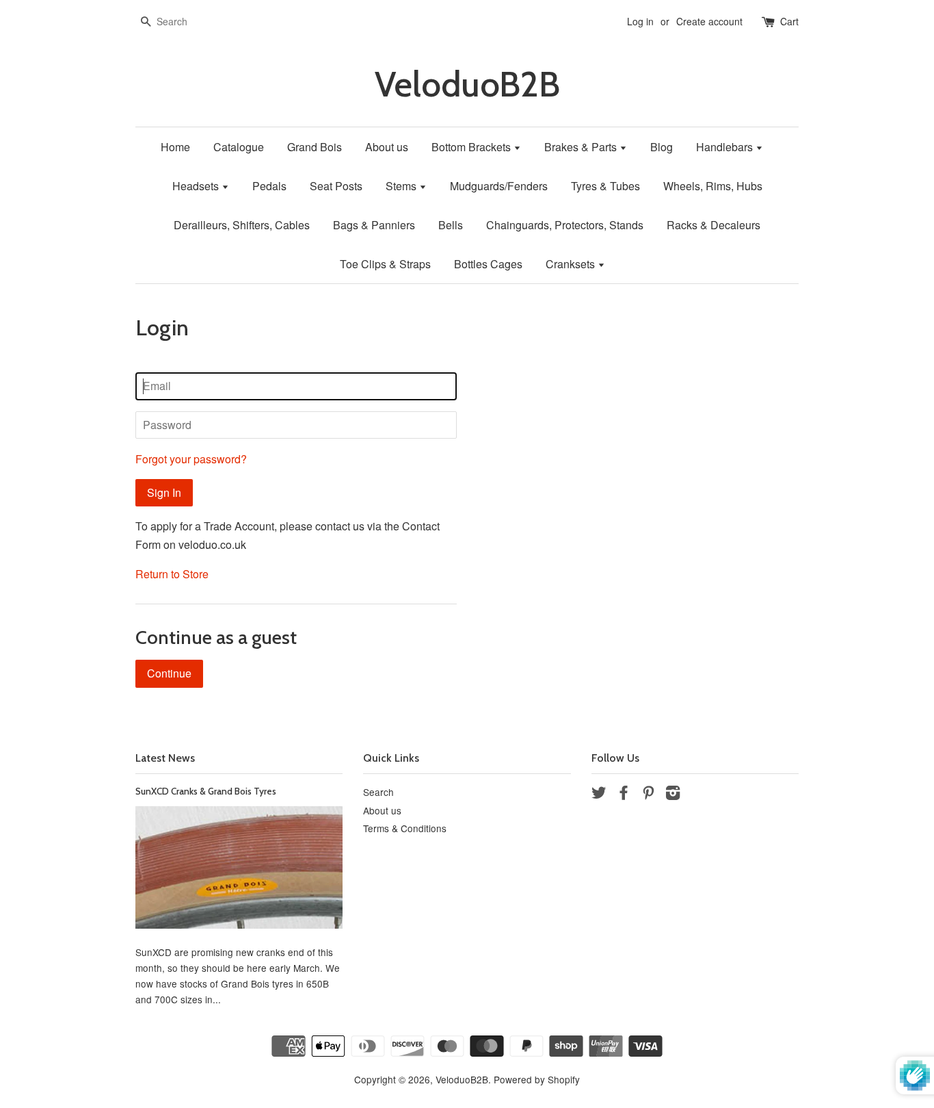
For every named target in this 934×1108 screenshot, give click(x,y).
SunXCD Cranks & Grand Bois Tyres (205, 791)
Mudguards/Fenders (499, 186)
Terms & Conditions (404, 828)
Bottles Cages (488, 264)
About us (386, 147)
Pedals (269, 186)
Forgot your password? (191, 459)
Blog (661, 147)
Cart (789, 21)
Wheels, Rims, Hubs (712, 186)
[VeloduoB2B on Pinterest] (648, 794)
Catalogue (238, 147)
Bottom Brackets (472, 147)
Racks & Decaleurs (713, 225)
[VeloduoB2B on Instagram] (672, 794)
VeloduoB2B (467, 84)
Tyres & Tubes (605, 186)
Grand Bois (314, 147)
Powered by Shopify (537, 1079)
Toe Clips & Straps (385, 264)
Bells (450, 225)
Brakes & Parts (581, 147)
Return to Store (172, 574)
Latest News (165, 757)
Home (175, 147)
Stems (402, 186)
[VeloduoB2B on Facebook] (623, 794)
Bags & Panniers (374, 225)
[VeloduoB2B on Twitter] (598, 794)
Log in (640, 21)
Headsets (197, 186)
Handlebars (726, 147)
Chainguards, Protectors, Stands (564, 225)
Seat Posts (336, 186)
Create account (709, 21)
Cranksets (572, 264)
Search (378, 792)
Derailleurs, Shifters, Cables (242, 225)
